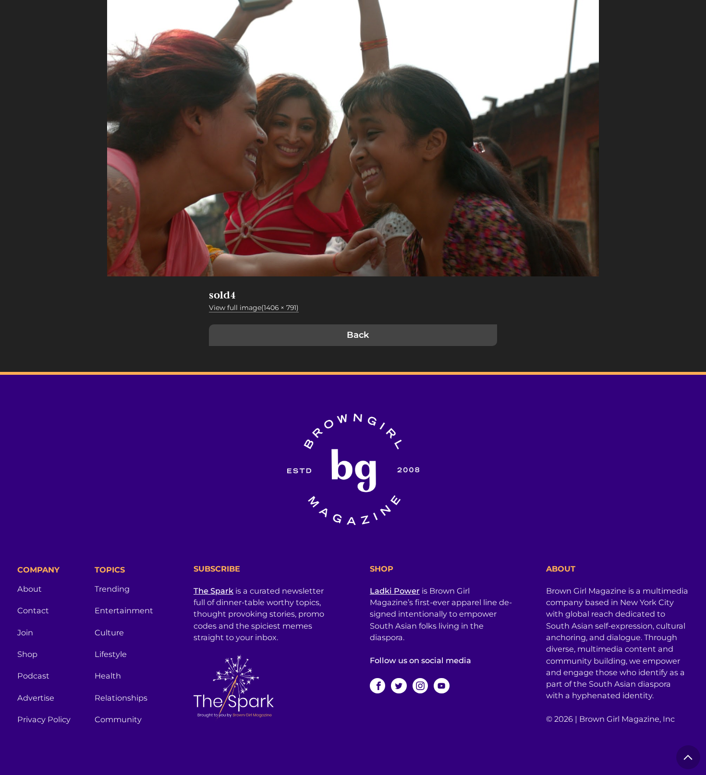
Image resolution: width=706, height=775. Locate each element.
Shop (27, 654)
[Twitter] (398, 685)
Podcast (33, 675)
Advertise (35, 698)
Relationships (121, 698)
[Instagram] (420, 685)
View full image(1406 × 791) (254, 307)
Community (118, 719)
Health (108, 675)
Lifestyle (111, 654)
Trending (112, 589)
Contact (33, 610)
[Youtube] (441, 685)
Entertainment (124, 610)
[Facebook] (377, 685)
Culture (109, 632)
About (29, 589)
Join (25, 632)
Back (358, 335)
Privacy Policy (44, 719)
